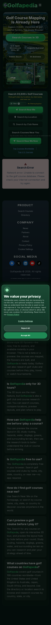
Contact (25, 241)
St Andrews (35, 57)
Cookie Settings (25, 249)
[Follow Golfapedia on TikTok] (39, 263)
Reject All (25, 328)
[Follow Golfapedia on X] (18, 263)
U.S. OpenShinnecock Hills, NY (15, 48)
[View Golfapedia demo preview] (25, 74)
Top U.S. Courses (25, 152)
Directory (25, 215)
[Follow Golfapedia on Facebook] (11, 263)
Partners (25, 232)
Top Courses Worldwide (23, 149)
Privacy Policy (25, 245)
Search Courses (25, 211)
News (25, 228)
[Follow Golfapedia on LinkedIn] (25, 263)
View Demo (25, 82)
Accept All (25, 335)
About (25, 236)
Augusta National (35, 48)
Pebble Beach (15, 57)
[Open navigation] (40, 5)
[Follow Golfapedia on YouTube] (32, 263)
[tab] (25, 110)
